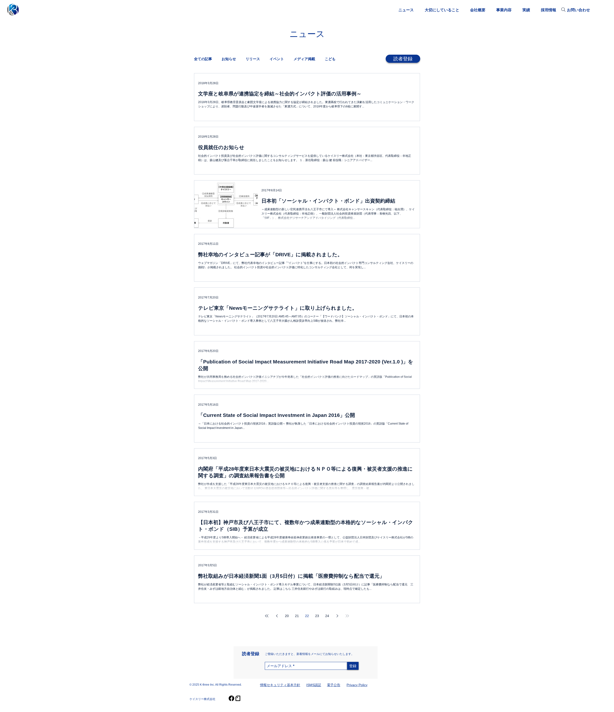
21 (297, 616)
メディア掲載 (304, 59)
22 (307, 616)
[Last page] (347, 616)
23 (317, 616)
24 (327, 616)
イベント (277, 59)
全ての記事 (203, 59)
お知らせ (229, 59)
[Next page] (337, 616)
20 (287, 616)
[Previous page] (276, 616)
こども (330, 59)
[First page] (266, 616)
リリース (253, 59)
